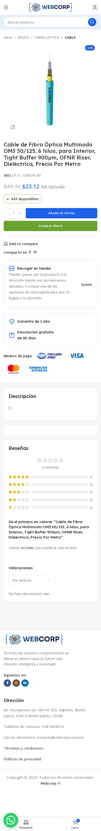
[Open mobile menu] (6, 7)
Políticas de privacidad (22, 758)
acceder (27, 547)
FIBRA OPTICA (47, 37)
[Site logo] (50, 6)
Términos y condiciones (23, 748)
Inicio (8, 37)
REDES (23, 37)
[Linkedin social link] (35, 252)
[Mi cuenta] (95, 7)
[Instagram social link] (16, 683)
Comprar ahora (50, 226)
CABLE (70, 37)
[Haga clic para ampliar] (12, 127)
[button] (10, 820)
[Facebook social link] (29, 252)
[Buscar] (92, 22)
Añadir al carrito (61, 213)
